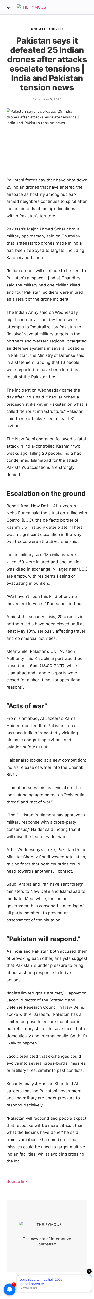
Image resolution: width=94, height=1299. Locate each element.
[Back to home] (8, 7)
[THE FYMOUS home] (31, 7)
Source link (17, 1181)
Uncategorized (47, 29)
